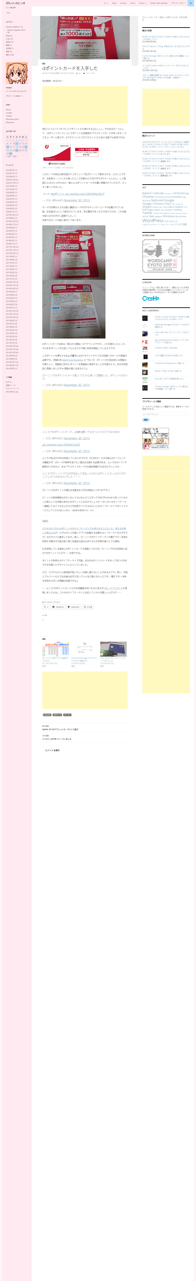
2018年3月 (10, 237)
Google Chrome (152, 203)
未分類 (8, 48)
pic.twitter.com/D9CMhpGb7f (84, 194)
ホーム (106, 3)
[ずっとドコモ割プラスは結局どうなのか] (55, 649)
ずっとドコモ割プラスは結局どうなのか (55, 659)
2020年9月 (10, 192)
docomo (47, 715)
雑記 (43, 63)
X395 (166, 221)
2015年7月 (10, 324)
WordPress (153, 220)
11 (17, 143)
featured (157, 200)
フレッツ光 (170, 224)
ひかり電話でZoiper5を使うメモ (169, 355)
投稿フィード (11, 385)
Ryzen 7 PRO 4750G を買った (168, 370)
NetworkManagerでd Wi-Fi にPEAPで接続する (84, 659)
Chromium (159, 196)
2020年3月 (10, 208)
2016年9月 (10, 292)
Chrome (147, 196)
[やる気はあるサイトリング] (155, 435)
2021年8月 (10, 186)
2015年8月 (10, 320)
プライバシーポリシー (178, 3)
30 (11, 153)
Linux (165, 206)
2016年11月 (11, 285)
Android (178, 193)
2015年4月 (10, 333)
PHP (144, 209)
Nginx (171, 206)
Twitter (147, 213)
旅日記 (8, 42)
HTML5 (167, 203)
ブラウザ (178, 224)
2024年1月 (10, 173)
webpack (158, 216)
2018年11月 (11, 224)
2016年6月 (10, 298)
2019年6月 (10, 218)
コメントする (90, 73)
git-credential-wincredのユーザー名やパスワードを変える (172, 341)
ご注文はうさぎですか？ (150, 224)
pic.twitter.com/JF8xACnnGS (61, 445)
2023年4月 (10, 176)
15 (8, 147)
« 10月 (8, 156)
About (114, 3)
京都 (184, 224)
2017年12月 (11, 247)
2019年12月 (11, 215)
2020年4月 (10, 205)
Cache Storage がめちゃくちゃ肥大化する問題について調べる (165, 57)
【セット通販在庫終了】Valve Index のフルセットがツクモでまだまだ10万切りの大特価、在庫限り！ (165, 76)
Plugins (150, 209)
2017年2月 (10, 276)
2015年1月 (10, 343)
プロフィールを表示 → (14, 96)
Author (132, 3)
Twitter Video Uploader (158, 3)
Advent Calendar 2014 (16, 30)
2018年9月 (10, 228)
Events (141, 3)
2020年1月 (10, 212)
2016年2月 (10, 304)
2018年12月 (11, 221)
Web (151, 216)
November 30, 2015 (77, 200)
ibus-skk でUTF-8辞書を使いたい (169, 378)
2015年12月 (11, 311)
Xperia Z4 (173, 221)
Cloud (168, 196)
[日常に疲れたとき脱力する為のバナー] (155, 441)
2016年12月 (11, 282)
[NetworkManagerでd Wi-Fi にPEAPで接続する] (84, 649)
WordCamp (180, 216)
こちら (174, 289)
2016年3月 (10, 301)
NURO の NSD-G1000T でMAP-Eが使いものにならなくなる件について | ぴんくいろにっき (165, 145)
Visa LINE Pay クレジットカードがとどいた (112, 659)
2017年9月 (10, 256)
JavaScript (179, 204)
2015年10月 (11, 317)
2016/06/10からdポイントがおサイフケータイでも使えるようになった (77, 528)
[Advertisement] (85, 104)
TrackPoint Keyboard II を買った (170, 363)
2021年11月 (11, 183)
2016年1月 (10, 308)
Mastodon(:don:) (12, 119)
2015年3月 (10, 336)
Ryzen (157, 209)
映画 (7, 45)
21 (26, 147)
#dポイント (57, 194)
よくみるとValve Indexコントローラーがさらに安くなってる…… (165, 66)
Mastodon (10, 122)
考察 (7, 51)
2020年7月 (10, 199)
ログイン (9, 382)
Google (169, 200)
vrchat (145, 216)
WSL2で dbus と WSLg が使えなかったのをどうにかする (166, 47)
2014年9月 (10, 356)
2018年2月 (10, 240)
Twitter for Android (161, 213)
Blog (7, 35)
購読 (145, 420)
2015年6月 (10, 327)
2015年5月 (10, 330)
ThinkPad (177, 209)
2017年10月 (11, 253)
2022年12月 (11, 180)
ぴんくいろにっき (15, 3)
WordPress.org (12, 392)
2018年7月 (10, 231)
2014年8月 (10, 359)
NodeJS (179, 206)
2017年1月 (10, 279)
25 (17, 150)
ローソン (68, 715)
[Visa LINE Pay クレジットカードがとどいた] (113, 649)
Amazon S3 (169, 193)
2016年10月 (11, 288)
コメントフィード (12, 388)
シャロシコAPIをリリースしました (56, 737)
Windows (169, 216)
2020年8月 (10, 196)
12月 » (15, 156)
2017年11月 (11, 250)
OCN (185, 207)
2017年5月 (10, 266)
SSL (162, 209)
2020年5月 (10, 202)
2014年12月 (11, 346)
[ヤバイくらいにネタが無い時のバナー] (155, 446)
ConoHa (176, 197)
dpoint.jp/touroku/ (73, 359)
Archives (123, 3)
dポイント (98, 128)
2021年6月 (10, 189)
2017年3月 (10, 272)
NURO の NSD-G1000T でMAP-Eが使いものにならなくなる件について (166, 38)
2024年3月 (10, 170)
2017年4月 (10, 269)
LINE (160, 207)
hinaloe (9, 87)
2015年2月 (10, 340)
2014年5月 (10, 368)
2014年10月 (11, 352)
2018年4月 (10, 234)
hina (79, 73)
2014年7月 (10, 362)
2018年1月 (10, 244)
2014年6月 (10, 365)
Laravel (155, 207)
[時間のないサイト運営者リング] (155, 430)
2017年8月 (10, 260)
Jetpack (147, 207)
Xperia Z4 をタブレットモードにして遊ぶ (60, 728)
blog (186, 193)
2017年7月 (10, 263)
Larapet (9, 113)
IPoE (173, 204)
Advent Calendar (153, 193)
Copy (184, 197)
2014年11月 (11, 349)
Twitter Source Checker (178, 213)
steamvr (168, 209)
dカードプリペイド (113, 588)
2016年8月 (10, 295)
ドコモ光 (162, 224)
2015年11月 (11, 314)
